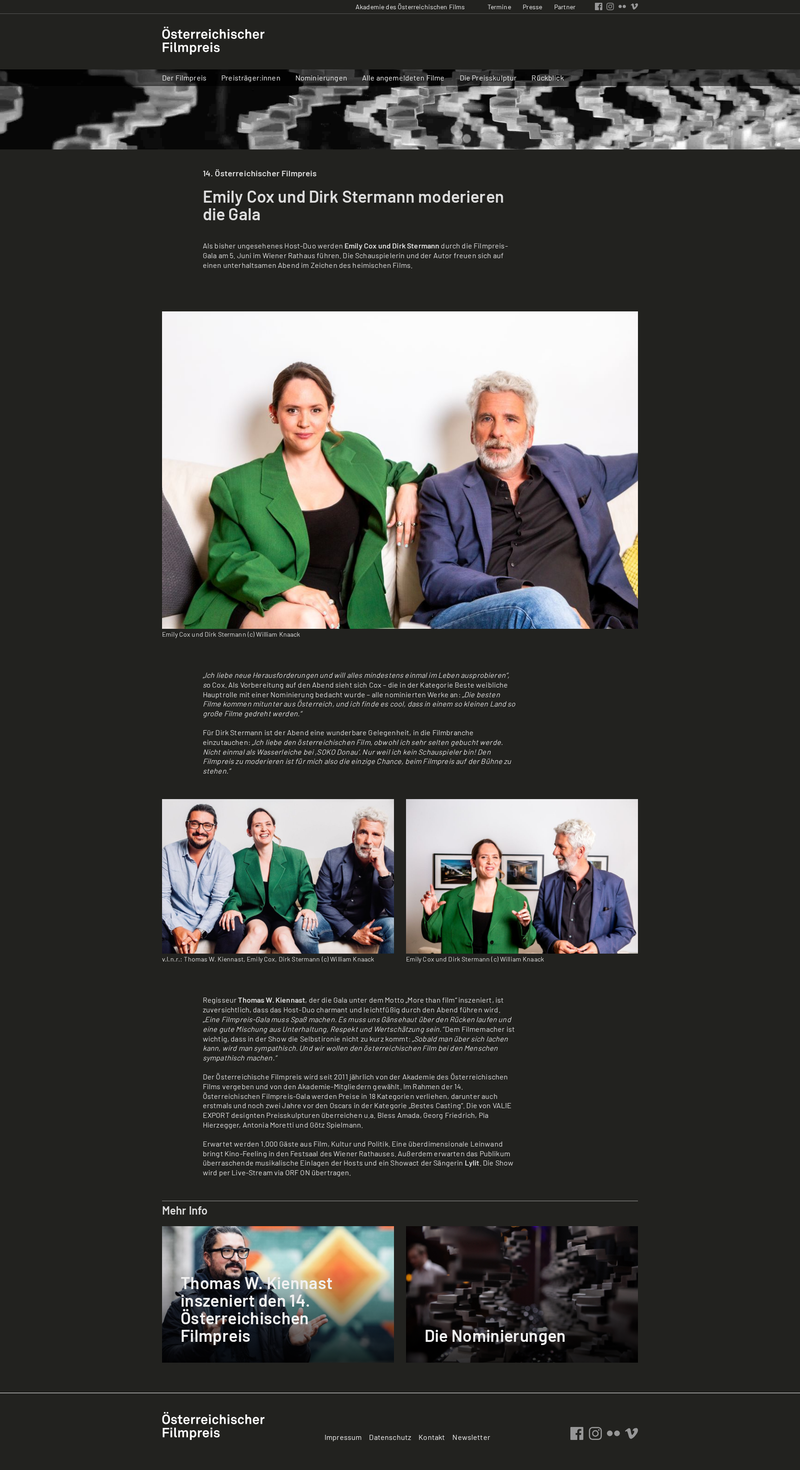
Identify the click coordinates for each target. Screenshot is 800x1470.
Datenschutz (390, 1437)
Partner (564, 7)
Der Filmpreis (184, 77)
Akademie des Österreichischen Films (410, 7)
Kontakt (432, 1437)
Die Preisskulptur (488, 77)
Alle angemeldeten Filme (403, 77)
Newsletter (471, 1437)
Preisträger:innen (251, 77)
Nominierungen (321, 77)
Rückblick (547, 77)
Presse (532, 7)
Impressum (343, 1437)
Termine (499, 7)
